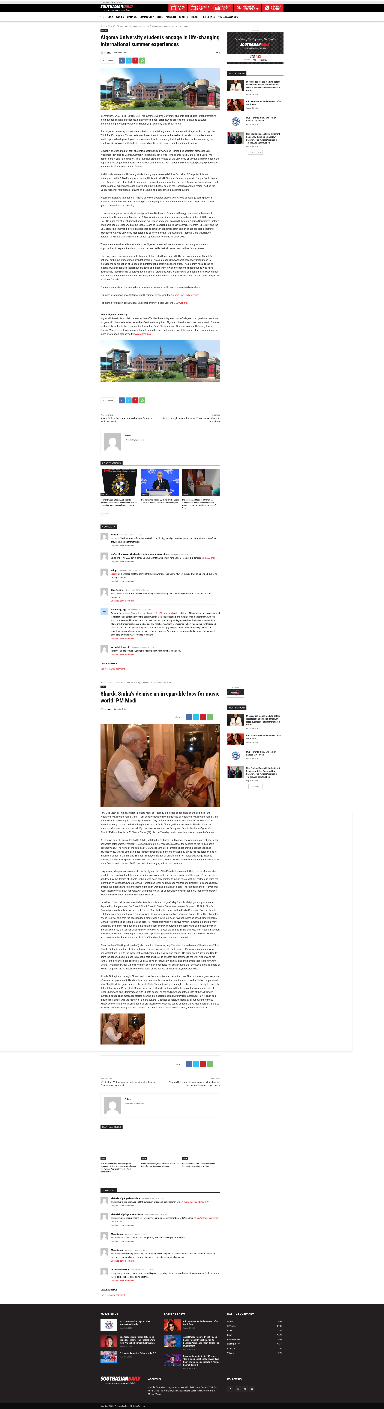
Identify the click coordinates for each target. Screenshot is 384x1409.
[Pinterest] (135, 61)
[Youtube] (252, 1389)
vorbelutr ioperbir (120, 647)
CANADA (111, 26)
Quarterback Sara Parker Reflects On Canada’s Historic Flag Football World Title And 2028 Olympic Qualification (137, 1340)
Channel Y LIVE (203, 8)
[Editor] (102, 52)
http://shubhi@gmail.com (134, 440)
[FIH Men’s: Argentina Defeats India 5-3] (108, 1357)
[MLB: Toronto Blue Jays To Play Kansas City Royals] (235, 121)
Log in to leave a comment (123, 545)
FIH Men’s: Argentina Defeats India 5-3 (138, 1353)
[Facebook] (122, 61)
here (197, 287)
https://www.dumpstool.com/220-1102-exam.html (149, 613)
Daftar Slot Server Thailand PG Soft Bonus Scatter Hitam (140, 554)
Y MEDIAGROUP (276, 8)
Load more (254, 152)
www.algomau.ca (141, 334)
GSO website (180, 302)
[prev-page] (102, 515)
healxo (114, 534)
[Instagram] (238, 1389)
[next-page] (107, 515)
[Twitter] (129, 61)
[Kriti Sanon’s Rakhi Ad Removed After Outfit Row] (235, 105)
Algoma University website (185, 295)
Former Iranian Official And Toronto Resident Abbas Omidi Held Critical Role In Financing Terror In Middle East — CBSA (118, 502)
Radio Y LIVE (226, 8)
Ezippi (114, 570)
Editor (109, 53)
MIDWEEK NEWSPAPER (251, 8)
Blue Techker (117, 589)
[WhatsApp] (142, 61)
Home (103, 26)
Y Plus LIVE (181, 8)
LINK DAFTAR (208, 558)
